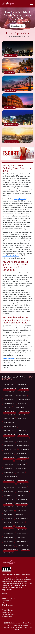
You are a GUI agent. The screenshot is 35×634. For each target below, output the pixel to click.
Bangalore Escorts (10, 142)
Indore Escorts (24, 449)
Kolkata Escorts (9, 90)
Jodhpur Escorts (20, 461)
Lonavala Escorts (9, 480)
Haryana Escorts (8, 445)
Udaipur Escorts (8, 541)
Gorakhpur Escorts (9, 434)
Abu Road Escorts (9, 384)
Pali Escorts (19, 514)
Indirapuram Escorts (10, 449)
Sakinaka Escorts (9, 530)
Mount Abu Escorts (21, 503)
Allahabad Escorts (9, 392)
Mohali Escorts (22, 499)
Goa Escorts (8, 73)
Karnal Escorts (21, 465)
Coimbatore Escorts (9, 415)
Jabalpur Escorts (8, 453)
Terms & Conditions (9, 598)
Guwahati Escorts (10, 125)
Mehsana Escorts (9, 499)
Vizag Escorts (25, 549)
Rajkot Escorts (8, 526)
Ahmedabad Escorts (10, 388)
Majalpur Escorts (9, 488)
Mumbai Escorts (10, 55)
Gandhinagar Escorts (10, 426)
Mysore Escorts (21, 507)
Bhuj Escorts (7, 407)
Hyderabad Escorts (23, 445)
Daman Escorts (23, 415)
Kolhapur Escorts (21, 468)
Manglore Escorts (9, 491)
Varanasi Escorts (9, 545)
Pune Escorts (7, 522)
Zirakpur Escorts (8, 553)
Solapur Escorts (21, 534)
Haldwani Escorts (22, 442)
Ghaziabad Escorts (9, 430)
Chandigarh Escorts (10, 411)
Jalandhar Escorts (9, 457)
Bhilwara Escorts (9, 403)
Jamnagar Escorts (23, 457)
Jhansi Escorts (8, 461)
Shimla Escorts (22, 530)
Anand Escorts (8, 396)
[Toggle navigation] (31, 3)
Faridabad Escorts (9, 422)
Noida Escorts (8, 514)
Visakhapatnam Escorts (11, 549)
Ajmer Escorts (24, 388)
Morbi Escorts (8, 503)
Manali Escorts (22, 488)
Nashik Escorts (21, 511)
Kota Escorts (20, 472)
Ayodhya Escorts (21, 396)
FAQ (3, 603)
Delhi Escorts (22, 419)
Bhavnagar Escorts (24, 399)
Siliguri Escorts (8, 534)
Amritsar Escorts (23, 392)
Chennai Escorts (24, 411)
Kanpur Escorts (8, 465)
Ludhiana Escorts (9, 484)
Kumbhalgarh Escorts (10, 476)
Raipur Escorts (19, 522)
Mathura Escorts (9, 495)
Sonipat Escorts (8, 537)
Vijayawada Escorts (23, 545)
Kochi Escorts (8, 468)
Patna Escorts (8, 518)
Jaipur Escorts (9, 107)
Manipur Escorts (23, 491)
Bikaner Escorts (19, 407)
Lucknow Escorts (22, 480)
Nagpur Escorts (8, 511)
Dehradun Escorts (9, 419)
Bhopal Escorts (22, 403)
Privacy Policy (6, 601)
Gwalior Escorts (8, 442)
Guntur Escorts (23, 434)
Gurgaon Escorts (9, 438)
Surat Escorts (21, 537)
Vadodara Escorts (22, 541)
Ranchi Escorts (20, 526)
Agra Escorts (22, 384)
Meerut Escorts (22, 495)
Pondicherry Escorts (22, 518)
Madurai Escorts (23, 484)
